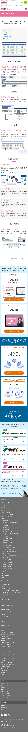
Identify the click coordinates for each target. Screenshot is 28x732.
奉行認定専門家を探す (6, 636)
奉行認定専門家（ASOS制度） (8, 664)
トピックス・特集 (4, 616)
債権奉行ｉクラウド (23, 5)
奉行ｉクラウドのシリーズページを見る (11, 493)
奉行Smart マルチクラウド (7, 571)
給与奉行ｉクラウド (6, 540)
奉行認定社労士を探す (6, 638)
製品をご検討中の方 (5, 625)
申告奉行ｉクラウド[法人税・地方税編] (10, 533)
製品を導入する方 (4, 630)
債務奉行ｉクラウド (6, 529)
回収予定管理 (6, 38)
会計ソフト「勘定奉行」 (7, 512)
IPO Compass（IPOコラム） (7, 611)
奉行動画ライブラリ (5, 614)
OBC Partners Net (6, 670)
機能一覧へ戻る (14, 258)
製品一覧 (16, 5)
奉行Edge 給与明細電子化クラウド (9, 566)
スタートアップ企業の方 (6, 644)
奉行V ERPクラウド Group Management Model (12, 555)
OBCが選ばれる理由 (6, 584)
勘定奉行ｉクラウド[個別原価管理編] (10, 522)
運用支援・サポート (6, 588)
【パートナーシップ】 (5, 651)
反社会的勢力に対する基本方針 (7, 724)
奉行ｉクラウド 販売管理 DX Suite (9, 547)
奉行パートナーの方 (5, 668)
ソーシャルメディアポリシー (6, 719)
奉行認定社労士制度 (6, 666)
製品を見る (14, 442)
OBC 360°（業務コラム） (6, 609)
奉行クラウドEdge (6, 557)
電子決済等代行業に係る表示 (18, 719)
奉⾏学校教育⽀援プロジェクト (8, 642)
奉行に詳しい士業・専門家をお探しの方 (9, 634)
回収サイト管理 (7, 30)
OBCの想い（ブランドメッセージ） (8, 505)
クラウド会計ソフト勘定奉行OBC (8, 5)
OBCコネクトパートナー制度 (8, 660)
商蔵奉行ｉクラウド (6, 536)
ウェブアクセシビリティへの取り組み (8, 727)
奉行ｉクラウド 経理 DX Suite (8, 545)
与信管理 (6, 32)
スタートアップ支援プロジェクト (9, 646)
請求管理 (6, 34)
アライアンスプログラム (7, 674)
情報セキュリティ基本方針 (6, 721)
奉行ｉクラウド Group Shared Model (10, 551)
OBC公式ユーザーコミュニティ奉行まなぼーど (11, 592)
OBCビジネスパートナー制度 (8, 658)
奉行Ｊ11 (4, 577)
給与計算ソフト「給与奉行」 (8, 514)
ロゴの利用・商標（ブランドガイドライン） (9, 725)
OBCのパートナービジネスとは (7, 654)
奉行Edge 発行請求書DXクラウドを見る (9, 172)
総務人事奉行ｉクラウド (7, 538)
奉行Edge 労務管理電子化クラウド (9, 562)
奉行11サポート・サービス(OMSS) (9, 596)
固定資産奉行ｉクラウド (7, 531)
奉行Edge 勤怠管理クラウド (8, 564)
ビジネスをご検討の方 (5, 656)
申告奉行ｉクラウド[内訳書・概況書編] (10, 534)
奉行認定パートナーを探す (7, 632)
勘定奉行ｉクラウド (6, 520)
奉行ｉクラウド (5, 518)
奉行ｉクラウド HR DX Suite (8, 549)
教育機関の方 (3, 640)
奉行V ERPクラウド (6, 553)
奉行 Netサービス (5, 628)
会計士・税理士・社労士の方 (7, 662)
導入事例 (4, 586)
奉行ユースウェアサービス (8, 594)
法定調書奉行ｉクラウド (7, 542)
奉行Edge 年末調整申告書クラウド (9, 568)
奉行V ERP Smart (5, 575)
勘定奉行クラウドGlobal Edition (9, 525)
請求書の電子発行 (7, 36)
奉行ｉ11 (4, 573)
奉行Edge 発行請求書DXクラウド (9, 559)
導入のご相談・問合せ (6, 599)
